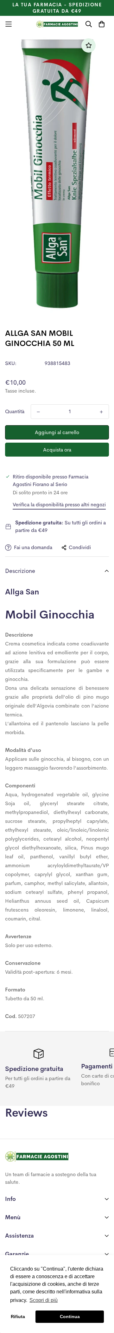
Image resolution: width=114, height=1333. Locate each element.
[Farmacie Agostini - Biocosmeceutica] (57, 24)
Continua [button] (70, 1316)
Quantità (14, 411)
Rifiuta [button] (18, 1316)
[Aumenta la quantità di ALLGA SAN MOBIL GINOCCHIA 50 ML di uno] (101, 412)
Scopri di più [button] (43, 1300)
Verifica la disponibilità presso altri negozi (59, 504)
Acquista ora (57, 449)
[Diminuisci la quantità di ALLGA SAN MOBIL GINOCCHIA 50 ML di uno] (38, 412)
